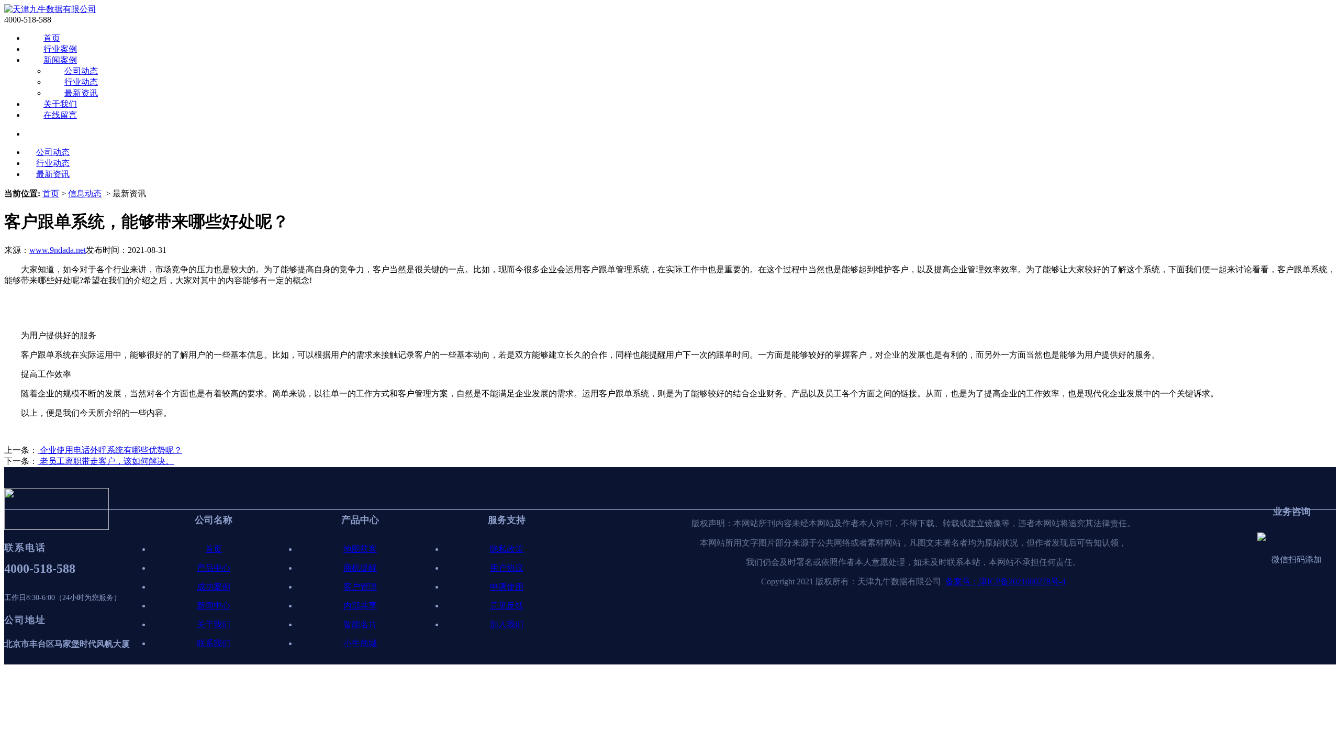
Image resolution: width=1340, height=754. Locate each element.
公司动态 (81, 70)
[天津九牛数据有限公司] (50, 9)
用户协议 (506, 567)
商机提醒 (360, 567)
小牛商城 (360, 643)
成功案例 (213, 586)
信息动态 (85, 193)
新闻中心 (213, 605)
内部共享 (360, 605)
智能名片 (360, 624)
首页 (51, 38)
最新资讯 (81, 92)
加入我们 (506, 624)
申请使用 (506, 586)
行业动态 (81, 81)
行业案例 (60, 49)
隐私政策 (506, 549)
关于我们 (60, 103)
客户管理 (360, 586)
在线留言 (60, 114)
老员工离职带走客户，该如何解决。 (106, 461)
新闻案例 (60, 60)
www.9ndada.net (57, 250)
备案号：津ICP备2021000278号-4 (1005, 581)
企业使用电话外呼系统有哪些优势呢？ (110, 450)
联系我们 (213, 643)
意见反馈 (506, 605)
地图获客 (360, 549)
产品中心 (213, 567)
